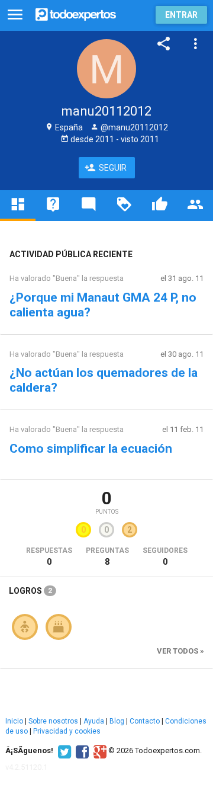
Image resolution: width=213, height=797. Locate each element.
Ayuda (93, 721)
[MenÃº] (15, 15)
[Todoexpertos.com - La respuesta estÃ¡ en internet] (76, 13)
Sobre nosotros (53, 721)
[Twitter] (63, 751)
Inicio (14, 721)
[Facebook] (81, 751)
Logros (30, 591)
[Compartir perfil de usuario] (164, 44)
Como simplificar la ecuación (90, 448)
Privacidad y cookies (67, 731)
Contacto (145, 721)
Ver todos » (180, 650)
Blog (116, 721)
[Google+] (98, 751)
